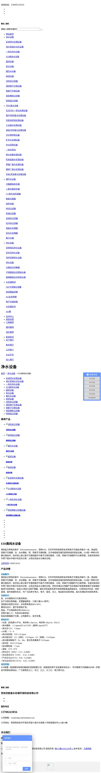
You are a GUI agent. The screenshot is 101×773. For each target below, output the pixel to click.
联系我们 (10, 345)
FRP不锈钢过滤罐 (13, 287)
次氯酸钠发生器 (13, 184)
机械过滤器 (11, 214)
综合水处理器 (12, 233)
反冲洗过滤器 (12, 223)
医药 (42, 670)
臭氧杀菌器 (11, 199)
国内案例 (10, 327)
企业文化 (10, 355)
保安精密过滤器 (13, 96)
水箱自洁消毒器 (13, 267)
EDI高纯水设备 (12, 57)
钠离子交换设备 (13, 91)
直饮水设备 (11, 71)
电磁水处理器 (12, 228)
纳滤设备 (10, 76)
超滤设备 (10, 62)
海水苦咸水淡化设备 (15, 47)
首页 (3, 373)
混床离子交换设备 (14, 86)
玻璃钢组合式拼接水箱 (16, 277)
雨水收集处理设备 (14, 155)
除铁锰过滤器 (12, 101)
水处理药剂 (11, 307)
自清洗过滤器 (12, 218)
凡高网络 (87, 749)
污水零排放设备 (13, 135)
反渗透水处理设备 (14, 42)
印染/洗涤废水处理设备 (16, 174)
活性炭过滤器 (12, 81)
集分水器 (10, 238)
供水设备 (10, 263)
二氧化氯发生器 (13, 189)
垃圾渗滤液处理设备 (15, 120)
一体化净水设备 (13, 52)
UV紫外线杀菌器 (13, 194)
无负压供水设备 (13, 253)
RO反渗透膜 (11, 297)
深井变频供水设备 (14, 258)
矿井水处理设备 (13, 140)
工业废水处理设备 (14, 125)
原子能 (49, 670)
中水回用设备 (12, 145)
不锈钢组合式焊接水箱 (16, 272)
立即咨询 (5, 563)
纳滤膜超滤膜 (12, 292)
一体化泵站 (11, 150)
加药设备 (10, 204)
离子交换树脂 (12, 302)
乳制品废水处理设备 (15, 160)
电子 (31, 670)
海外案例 (10, 332)
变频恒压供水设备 (14, 248)
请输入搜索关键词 (9, 29)
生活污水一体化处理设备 (17, 111)
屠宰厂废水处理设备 (15, 169)
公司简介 (10, 350)
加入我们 (10, 360)
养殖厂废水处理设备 (15, 164)
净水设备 (11, 373)
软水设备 (10, 66)
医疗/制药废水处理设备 (16, 115)
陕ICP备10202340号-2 (64, 749)
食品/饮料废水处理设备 (16, 130)
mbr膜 (8, 312)
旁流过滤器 (11, 209)
